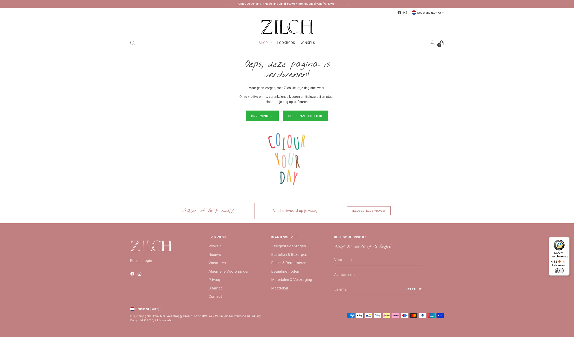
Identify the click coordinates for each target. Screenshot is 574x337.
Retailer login (141, 260)
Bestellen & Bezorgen (289, 254)
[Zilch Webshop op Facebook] (399, 13)
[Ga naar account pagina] (432, 42)
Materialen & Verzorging (291, 279)
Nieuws (215, 254)
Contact (215, 296)
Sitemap (215, 288)
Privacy (215, 279)
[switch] (559, 270)
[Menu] (567, 240)
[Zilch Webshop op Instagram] (405, 13)
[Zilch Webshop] (287, 25)
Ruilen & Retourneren (288, 263)
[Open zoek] (132, 42)
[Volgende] (348, 4)
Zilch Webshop (164, 320)
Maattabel (279, 288)
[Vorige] (226, 4)
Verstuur (414, 289)
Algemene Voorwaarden (229, 271)
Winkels (215, 246)
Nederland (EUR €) (429, 12)
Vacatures (217, 263)
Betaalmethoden (285, 271)
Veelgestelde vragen (288, 246)
